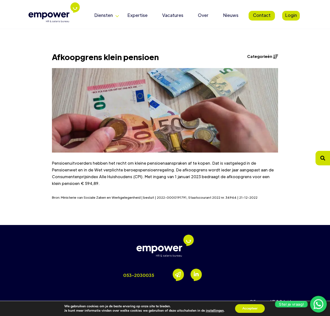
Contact (262, 15)
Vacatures (172, 15)
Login (291, 15)
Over (203, 15)
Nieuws (230, 15)
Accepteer (250, 308)
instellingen (215, 311)
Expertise (137, 15)
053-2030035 (138, 275)
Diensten (103, 15)
